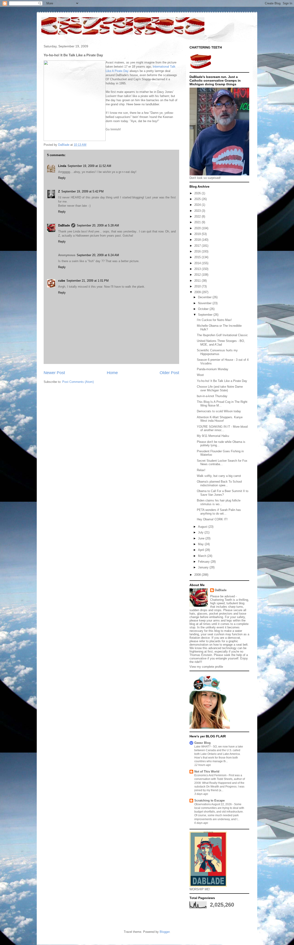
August (203, 526)
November (205, 303)
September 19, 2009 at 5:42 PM (82, 191)
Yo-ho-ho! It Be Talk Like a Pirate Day (222, 381)
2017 (198, 245)
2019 (198, 234)
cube (61, 280)
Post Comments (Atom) (78, 382)
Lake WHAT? (202, 746)
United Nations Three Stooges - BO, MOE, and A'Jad (221, 342)
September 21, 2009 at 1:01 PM (87, 280)
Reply (62, 178)
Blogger (165, 932)
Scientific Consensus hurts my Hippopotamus (217, 352)
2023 (198, 210)
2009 (198, 292)
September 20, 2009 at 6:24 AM (98, 255)
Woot (200, 375)
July (201, 532)
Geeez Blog (202, 743)
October (203, 309)
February (204, 561)
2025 (198, 199)
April (201, 550)
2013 (198, 269)
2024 (198, 204)
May (201, 544)
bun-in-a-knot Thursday (212, 396)
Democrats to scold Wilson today (219, 411)
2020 (198, 228)
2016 (198, 251)
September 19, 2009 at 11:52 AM (89, 166)
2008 (198, 574)
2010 (198, 286)
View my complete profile (206, 666)
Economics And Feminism (210, 775)
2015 (198, 257)
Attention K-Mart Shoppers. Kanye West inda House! (220, 419)
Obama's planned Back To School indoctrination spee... (219, 483)
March (202, 556)
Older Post (169, 372)
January (203, 567)
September (205, 314)
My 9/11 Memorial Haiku (213, 436)
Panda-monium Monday (212, 369)
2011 (198, 280)
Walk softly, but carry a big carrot (219, 476)
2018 (198, 239)
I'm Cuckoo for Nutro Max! (214, 320)
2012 (198, 274)
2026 (198, 193)
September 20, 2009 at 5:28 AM (98, 225)
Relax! (201, 470)
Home (112, 372)
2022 (198, 216)
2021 (198, 222)
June (201, 538)
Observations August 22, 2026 (213, 804)
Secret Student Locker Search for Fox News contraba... (222, 462)
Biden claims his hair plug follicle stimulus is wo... (218, 502)
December (205, 297)
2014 (198, 263)
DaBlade (64, 225)
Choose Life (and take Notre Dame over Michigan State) (220, 388)
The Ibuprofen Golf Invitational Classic (222, 335)
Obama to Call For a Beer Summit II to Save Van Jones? (222, 492)
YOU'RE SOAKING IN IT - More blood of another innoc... (222, 428)
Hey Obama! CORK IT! (212, 519)
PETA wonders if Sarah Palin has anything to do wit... (219, 511)
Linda (62, 166)
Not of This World (206, 771)
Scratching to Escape (209, 800)
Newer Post (54, 372)
